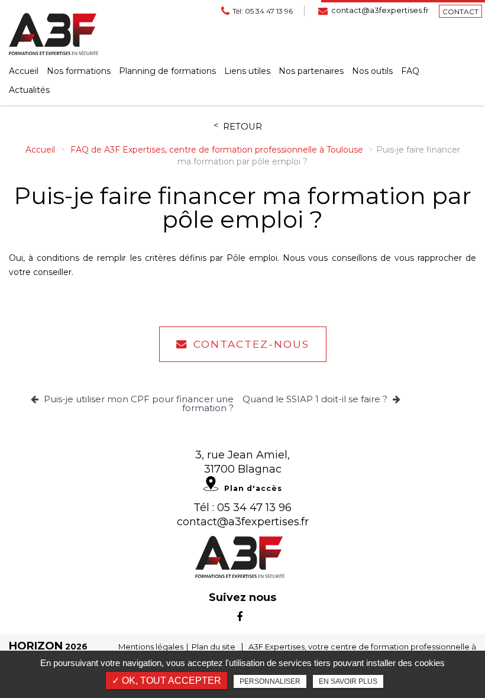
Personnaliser (270, 681)
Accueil (23, 71)
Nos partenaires (311, 71)
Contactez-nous (251, 344)
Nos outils (372, 71)
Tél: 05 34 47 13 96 (262, 11)
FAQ (410, 71)
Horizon (36, 645)
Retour (242, 127)
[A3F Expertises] (53, 34)
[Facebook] (239, 617)
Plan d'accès (253, 488)
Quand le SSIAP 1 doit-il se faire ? (316, 399)
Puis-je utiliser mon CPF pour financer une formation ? (137, 403)
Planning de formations (167, 71)
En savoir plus (348, 681)
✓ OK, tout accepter (166, 681)
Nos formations (79, 71)
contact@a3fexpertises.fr (380, 10)
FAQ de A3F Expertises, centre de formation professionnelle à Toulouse (216, 149)
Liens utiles (247, 71)
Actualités (29, 90)
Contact (460, 11)
